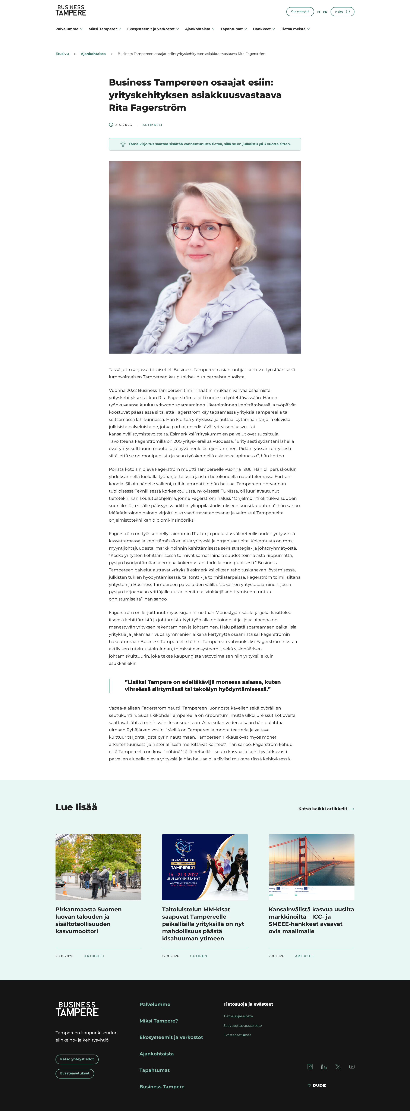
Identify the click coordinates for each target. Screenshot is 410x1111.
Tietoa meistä (293, 29)
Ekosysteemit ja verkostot (151, 29)
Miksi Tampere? (103, 29)
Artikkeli (153, 125)
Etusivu (62, 54)
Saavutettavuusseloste (243, 1026)
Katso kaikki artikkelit (322, 808)
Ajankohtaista (197, 29)
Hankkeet (262, 29)
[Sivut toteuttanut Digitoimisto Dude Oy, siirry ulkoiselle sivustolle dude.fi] (317, 1086)
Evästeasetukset (74, 1073)
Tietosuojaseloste (238, 1016)
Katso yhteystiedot (77, 1059)
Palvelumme (67, 29)
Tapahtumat (232, 29)
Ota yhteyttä (300, 11)
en (325, 12)
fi (318, 12)
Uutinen (199, 956)
